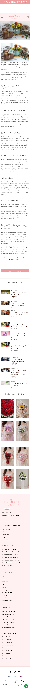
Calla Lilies (5, 598)
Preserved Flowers (7, 592)
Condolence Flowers (8, 622)
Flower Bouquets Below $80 (10, 557)
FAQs (3, 532)
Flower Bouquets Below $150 (11, 562)
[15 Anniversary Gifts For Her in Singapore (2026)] (5, 312)
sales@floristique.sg (8, 512)
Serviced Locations (7, 540)
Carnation (5, 595)
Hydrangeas (5, 590)
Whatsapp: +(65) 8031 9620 (10, 515)
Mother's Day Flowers (8, 627)
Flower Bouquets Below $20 (10, 549)
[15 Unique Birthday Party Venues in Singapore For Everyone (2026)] (5, 344)
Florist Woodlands (7, 645)
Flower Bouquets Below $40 (10, 552)
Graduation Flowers (8, 619)
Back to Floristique (16, 271)
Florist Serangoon (7, 650)
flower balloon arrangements (8, 239)
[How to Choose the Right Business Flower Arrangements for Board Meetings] (5, 370)
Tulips (3, 579)
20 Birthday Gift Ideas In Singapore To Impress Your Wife (18, 336)
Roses (3, 576)
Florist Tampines (7, 637)
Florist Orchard (6, 639)
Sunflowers (5, 581)
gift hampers (24, 236)
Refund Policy (6, 534)
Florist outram (6, 656)
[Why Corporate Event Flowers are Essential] (5, 383)
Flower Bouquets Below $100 (11, 560)
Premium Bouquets (7, 565)
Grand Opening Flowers (9, 611)
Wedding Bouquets (7, 625)
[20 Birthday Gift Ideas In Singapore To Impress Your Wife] (5, 333)
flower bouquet (15, 215)
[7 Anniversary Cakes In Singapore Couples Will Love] (5, 303)
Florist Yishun (6, 647)
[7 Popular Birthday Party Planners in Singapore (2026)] (5, 324)
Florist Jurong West (8, 642)
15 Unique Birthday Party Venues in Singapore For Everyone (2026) (18, 347)
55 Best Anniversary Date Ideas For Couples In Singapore (18, 294)
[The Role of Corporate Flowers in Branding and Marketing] (5, 359)
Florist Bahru (6, 653)
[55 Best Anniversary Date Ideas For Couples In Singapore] (5, 292)
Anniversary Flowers (8, 614)
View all (15, 286)
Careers (4, 537)
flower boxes (21, 239)
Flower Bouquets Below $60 (10, 554)
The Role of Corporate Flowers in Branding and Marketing (18, 361)
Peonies (4, 587)
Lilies (3, 584)
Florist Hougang (6, 658)
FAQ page (20, 253)
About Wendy (6, 529)
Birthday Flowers (7, 617)
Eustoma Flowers (7, 600)
